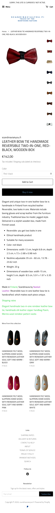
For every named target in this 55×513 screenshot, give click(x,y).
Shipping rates (9, 300)
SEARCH (27, 461)
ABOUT (27, 446)
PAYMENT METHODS (27, 457)
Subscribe (46, 494)
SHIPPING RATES (27, 435)
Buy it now (27, 192)
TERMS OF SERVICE (27, 450)
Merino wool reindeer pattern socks (19, 314)
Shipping (17, 161)
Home (4, 31)
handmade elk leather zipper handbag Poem (27, 310)
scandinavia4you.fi (27, 502)
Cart (51, 6)
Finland (13, 287)
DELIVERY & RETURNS (27, 439)
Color (4, 168)
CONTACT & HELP (27, 442)
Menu (7, 6)
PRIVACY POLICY (27, 454)
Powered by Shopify (42, 502)
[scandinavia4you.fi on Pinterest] (27, 474)
